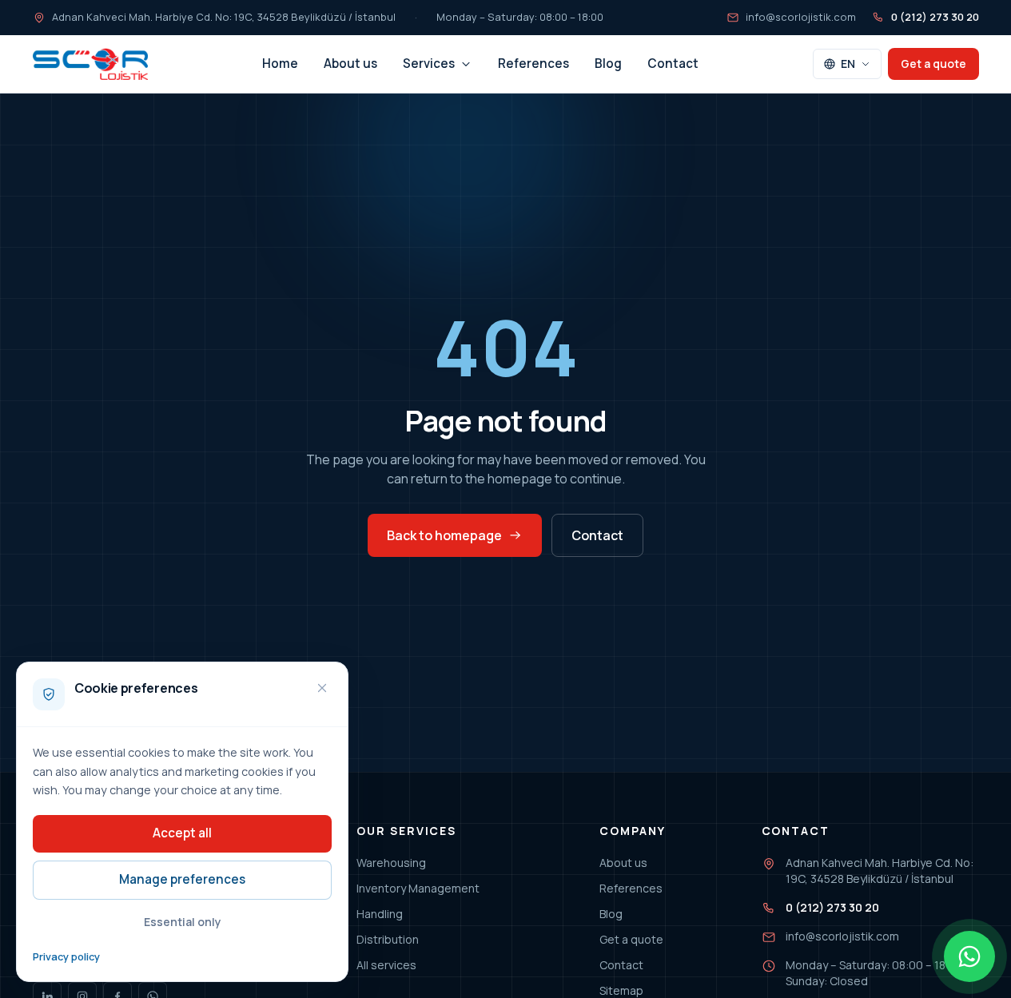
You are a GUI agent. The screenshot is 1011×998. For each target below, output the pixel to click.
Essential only (182, 921)
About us (350, 63)
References (533, 63)
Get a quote (933, 63)
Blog (608, 63)
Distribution (387, 939)
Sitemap (621, 990)
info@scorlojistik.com (801, 17)
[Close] (322, 688)
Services (429, 63)
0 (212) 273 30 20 (935, 17)
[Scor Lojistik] (90, 64)
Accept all (182, 833)
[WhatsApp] (969, 956)
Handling (379, 913)
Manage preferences (182, 879)
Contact (673, 63)
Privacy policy (66, 956)
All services (386, 964)
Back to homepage (444, 535)
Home (280, 63)
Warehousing (391, 862)
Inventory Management (418, 888)
